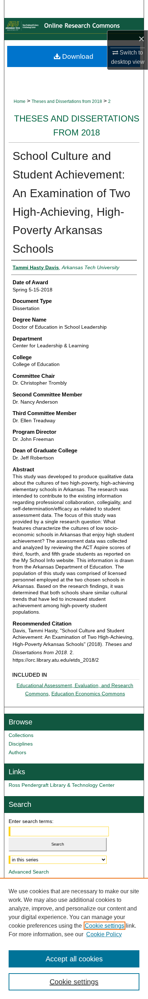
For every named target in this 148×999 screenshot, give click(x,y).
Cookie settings (104, 926)
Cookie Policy (104, 934)
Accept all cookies (74, 959)
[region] (74, 938)
